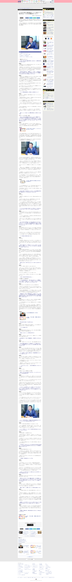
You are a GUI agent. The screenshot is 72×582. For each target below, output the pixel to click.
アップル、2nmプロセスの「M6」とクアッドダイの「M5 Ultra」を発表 (50, 87)
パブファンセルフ (48, 569)
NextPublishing (26, 573)
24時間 (47, 9)
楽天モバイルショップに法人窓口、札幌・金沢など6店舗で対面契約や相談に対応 (50, 46)
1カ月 (52, 9)
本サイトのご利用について (20, 577)
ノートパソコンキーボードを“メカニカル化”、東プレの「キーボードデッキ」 (50, 77)
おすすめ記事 (46, 101)
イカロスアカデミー (42, 569)
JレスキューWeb (41, 568)
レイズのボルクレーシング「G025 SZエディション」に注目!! (50, 23)
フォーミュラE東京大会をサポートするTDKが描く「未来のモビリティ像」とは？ (50, 30)
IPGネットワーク (47, 570)
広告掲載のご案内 (29, 577)
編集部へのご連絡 (33, 577)
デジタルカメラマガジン (21, 572)
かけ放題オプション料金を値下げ (24, 55)
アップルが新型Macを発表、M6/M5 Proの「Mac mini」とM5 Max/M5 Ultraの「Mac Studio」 (48, 13)
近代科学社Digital (35, 573)
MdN (39, 570)
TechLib (40, 574)
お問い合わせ (25, 577)
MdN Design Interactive (42, 572)
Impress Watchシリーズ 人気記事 (49, 89)
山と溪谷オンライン (35, 570)
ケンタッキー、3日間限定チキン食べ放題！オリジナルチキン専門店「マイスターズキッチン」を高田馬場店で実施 (49, 96)
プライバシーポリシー (38, 577)
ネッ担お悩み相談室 (21, 570)
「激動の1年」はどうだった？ (24, 53)
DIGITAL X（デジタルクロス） (28, 569)
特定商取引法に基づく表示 (51, 577)
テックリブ (40, 573)
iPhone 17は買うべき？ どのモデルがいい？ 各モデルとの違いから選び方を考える (50, 109)
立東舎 (34, 568)
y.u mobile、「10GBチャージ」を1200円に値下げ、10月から (38, 552)
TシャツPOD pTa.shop (48, 571)
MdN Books (41, 571)
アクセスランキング (47, 8)
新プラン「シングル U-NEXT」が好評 (25, 54)
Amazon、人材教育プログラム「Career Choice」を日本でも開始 (50, 43)
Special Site (46, 20)
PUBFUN (46, 568)
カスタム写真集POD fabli (49, 572)
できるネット (20, 573)
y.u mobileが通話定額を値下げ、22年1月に (32, 312)
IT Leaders (20, 568)
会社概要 (42, 577)
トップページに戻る (30, 559)
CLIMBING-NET (34, 571)
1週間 (50, 9)
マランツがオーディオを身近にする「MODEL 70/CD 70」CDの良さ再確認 (50, 28)
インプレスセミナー (27, 568)
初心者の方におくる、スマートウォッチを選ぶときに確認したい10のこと (50, 106)
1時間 (44, 9)
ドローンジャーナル (21, 569)
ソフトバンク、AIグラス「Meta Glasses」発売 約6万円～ (50, 54)
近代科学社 (33, 572)
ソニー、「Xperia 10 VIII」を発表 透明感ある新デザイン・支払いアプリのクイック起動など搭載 (49, 16)
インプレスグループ (46, 577)
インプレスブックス (27, 572)
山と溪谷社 (33, 569)
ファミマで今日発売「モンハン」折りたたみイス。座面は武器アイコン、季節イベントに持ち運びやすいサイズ (49, 99)
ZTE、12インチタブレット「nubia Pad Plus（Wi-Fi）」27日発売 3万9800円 (50, 48)
